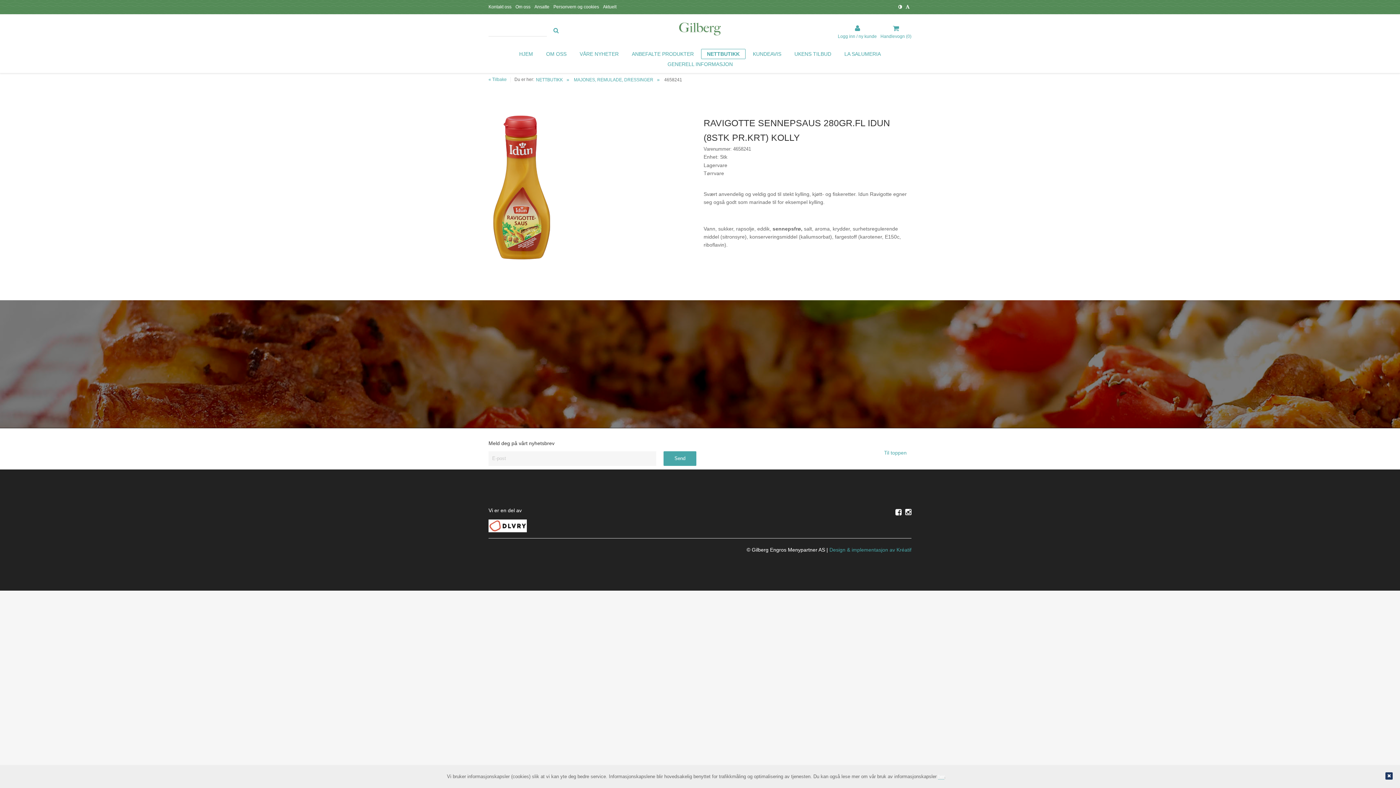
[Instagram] (908, 512)
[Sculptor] (700, 30)
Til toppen (896, 453)
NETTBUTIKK (549, 79)
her (941, 776)
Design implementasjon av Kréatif (870, 550)
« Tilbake (498, 79)
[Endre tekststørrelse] (908, 6)
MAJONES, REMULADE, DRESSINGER (613, 79)
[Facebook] (898, 512)
